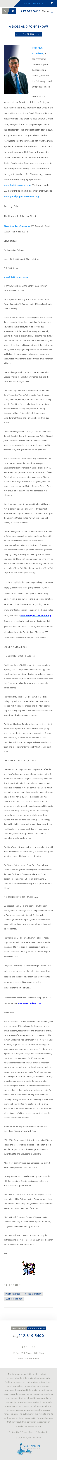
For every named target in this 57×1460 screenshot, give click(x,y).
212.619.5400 (30, 11)
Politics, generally (32, 1294)
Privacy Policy (28, 1432)
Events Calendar (14, 1299)
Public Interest (12, 1294)
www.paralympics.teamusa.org (21, 197)
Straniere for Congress (17, 226)
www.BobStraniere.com (17, 185)
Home (27, 4)
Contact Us (37, 4)
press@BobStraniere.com (16, 277)
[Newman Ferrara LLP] (9, 11)
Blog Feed (42, 1432)
